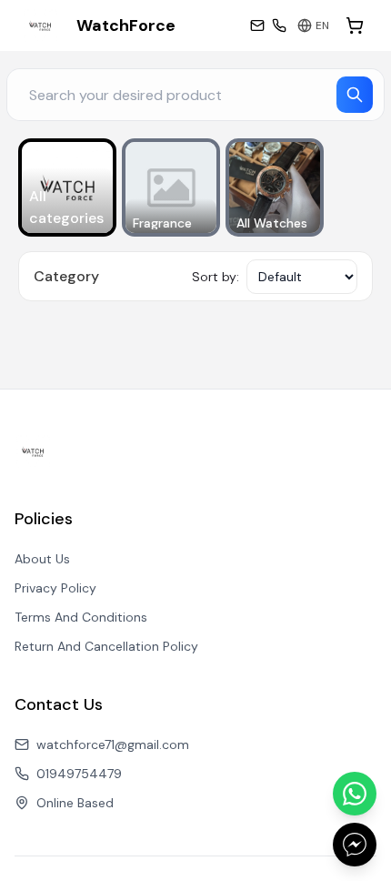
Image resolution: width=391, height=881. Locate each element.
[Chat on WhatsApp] (354, 793)
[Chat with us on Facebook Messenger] (354, 844)
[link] (98, 25)
